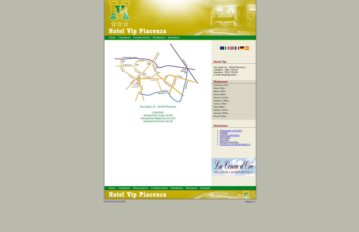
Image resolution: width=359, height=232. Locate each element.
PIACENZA (225, 137)
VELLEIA (224, 140)
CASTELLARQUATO (230, 135)
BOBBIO (224, 133)
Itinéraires (173, 37)
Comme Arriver (141, 37)
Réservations (140, 188)
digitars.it (250, 201)
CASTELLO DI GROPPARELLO (235, 144)
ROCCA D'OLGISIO (229, 142)
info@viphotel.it (228, 75)
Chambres (124, 37)
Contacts (205, 188)
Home (112, 37)
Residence (159, 37)
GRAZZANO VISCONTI (231, 131)
